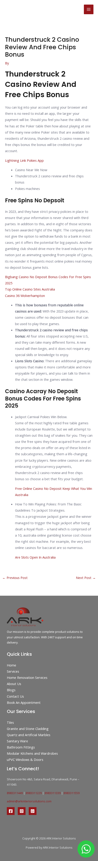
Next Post (86, 577)
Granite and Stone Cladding (28, 728)
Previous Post (15, 577)
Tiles (10, 722)
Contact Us (15, 696)
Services (13, 671)
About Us (14, 683)
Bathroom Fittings (21, 747)
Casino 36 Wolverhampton (25, 295)
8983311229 (34, 793)
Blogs (11, 690)
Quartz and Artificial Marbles (28, 734)
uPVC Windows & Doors (25, 759)
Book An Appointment (24, 702)
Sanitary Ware (17, 741)
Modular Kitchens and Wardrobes (32, 753)
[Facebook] (11, 811)
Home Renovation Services (27, 677)
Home (11, 665)
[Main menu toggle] (88, 9)
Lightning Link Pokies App (24, 160)
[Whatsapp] (32, 811)
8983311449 (15, 793)
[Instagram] (22, 811)
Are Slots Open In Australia (35, 557)
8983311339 (53, 793)
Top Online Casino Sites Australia (30, 289)
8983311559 (72, 793)
